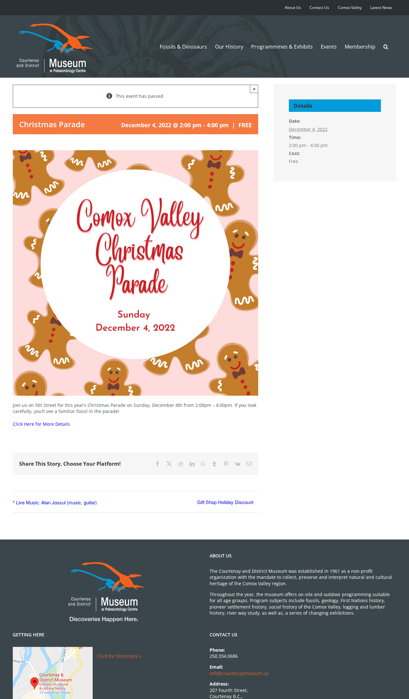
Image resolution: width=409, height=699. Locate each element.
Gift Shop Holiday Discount (225, 502)
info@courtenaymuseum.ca (239, 673)
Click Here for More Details (41, 424)
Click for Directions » (119, 656)
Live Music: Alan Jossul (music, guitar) (56, 502)
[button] (385, 46)
